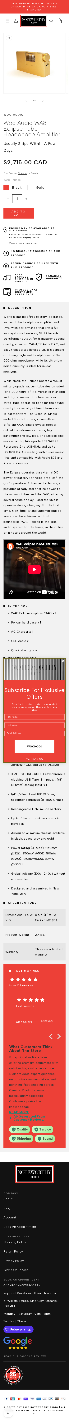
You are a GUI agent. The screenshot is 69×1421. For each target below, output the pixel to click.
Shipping (22, 173)
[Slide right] (43, 101)
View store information (23, 243)
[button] (7, 21)
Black (17, 187)
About (8, 1199)
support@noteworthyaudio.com (29, 1293)
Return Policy (13, 1251)
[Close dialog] (63, 661)
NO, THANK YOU (34, 759)
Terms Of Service (16, 1270)
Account (9, 1217)
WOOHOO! (34, 746)
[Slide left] (26, 101)
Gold (40, 187)
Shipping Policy (14, 1242)
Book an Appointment (19, 1227)
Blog (6, 1208)
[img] (34, 979)
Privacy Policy (13, 1261)
